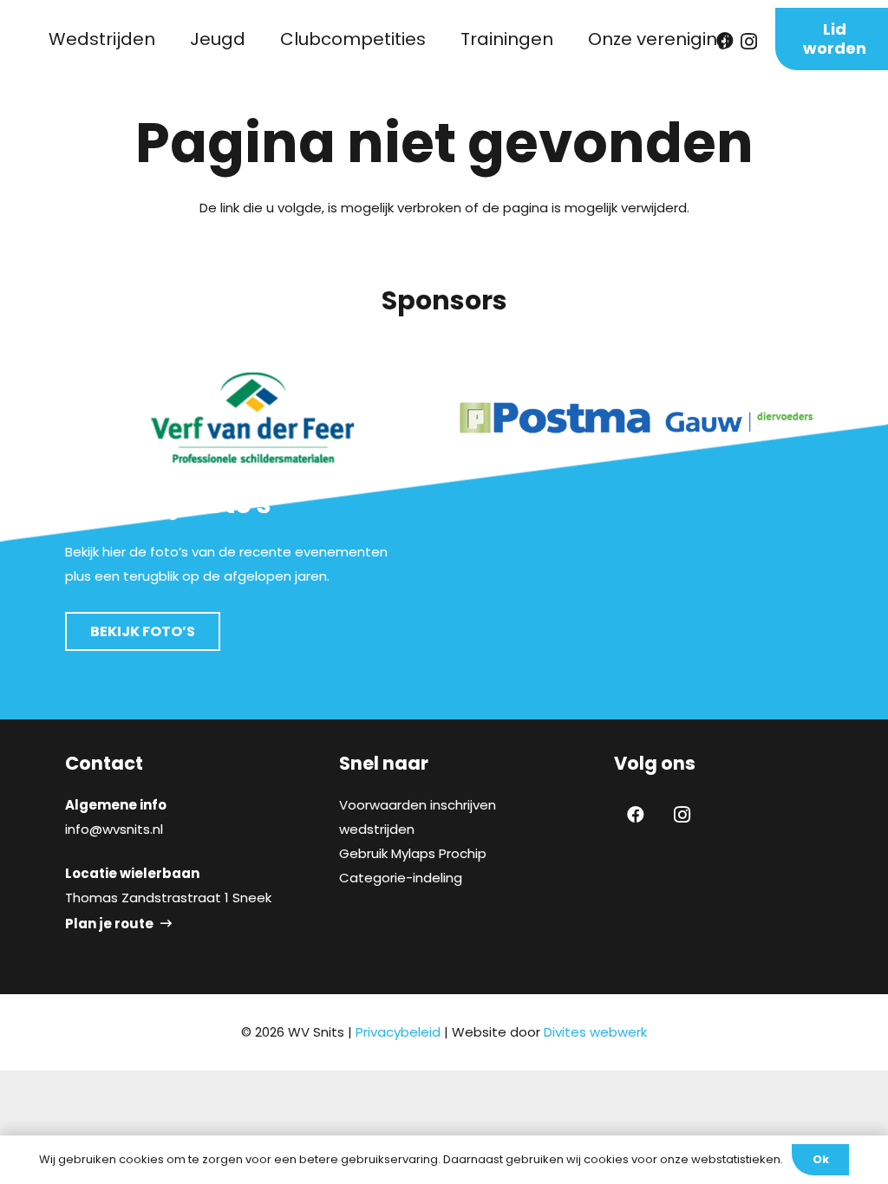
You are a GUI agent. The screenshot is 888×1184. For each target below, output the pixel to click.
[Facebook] (635, 814)
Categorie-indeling (400, 877)
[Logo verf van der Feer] (251, 418)
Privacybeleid (398, 1032)
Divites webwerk (595, 1032)
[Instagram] (682, 814)
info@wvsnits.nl (114, 829)
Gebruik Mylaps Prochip (412, 853)
